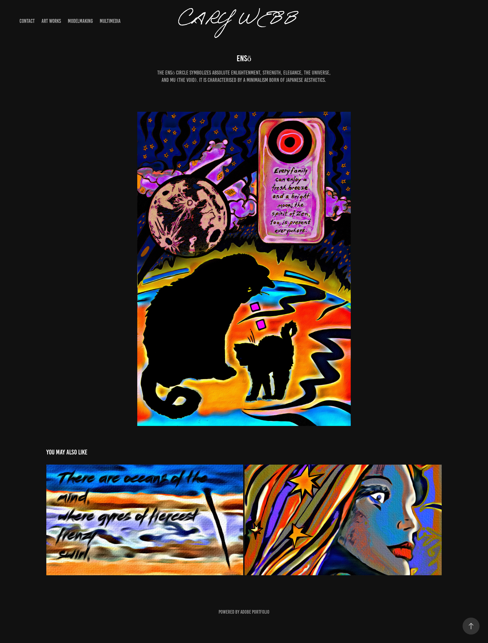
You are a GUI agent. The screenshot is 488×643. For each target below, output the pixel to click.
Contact (27, 21)
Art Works (51, 21)
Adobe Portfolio (254, 612)
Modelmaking (80, 21)
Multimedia (110, 21)
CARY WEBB (244, 21)
